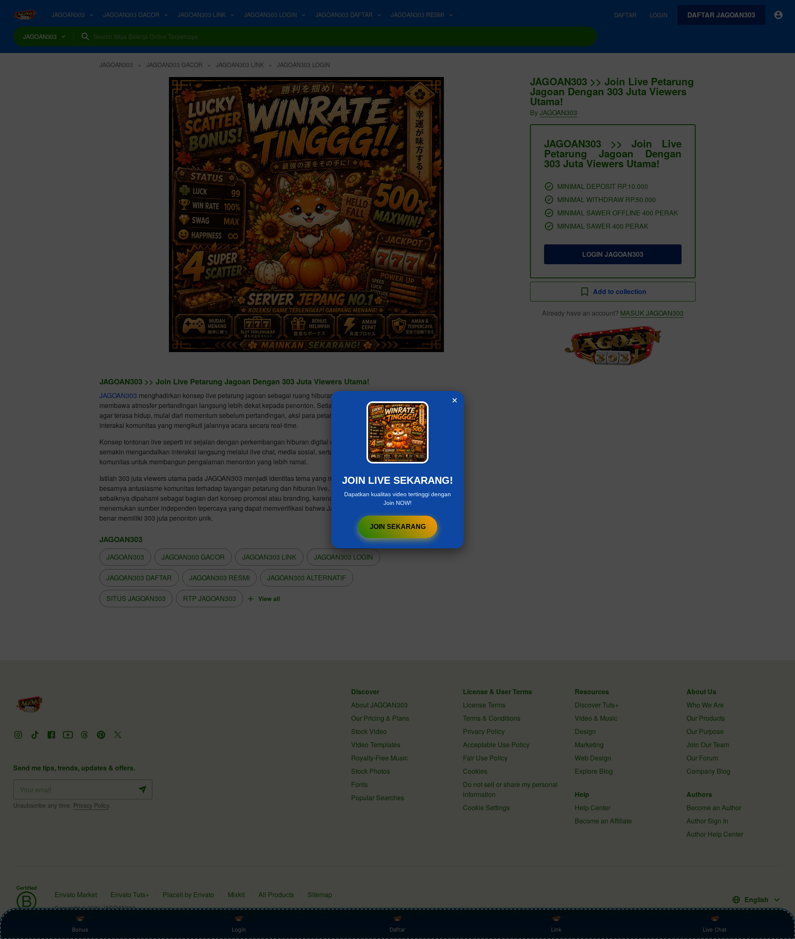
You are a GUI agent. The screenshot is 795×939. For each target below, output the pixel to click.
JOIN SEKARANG (398, 526)
